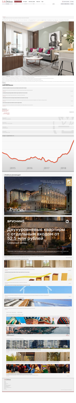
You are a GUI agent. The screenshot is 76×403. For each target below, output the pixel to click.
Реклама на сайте (6, 383)
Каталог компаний (5, 127)
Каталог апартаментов (6, 132)
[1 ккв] (37, 3)
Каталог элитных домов (7, 119)
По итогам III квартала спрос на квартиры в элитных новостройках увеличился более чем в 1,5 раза (5, 110)
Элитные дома (32, 1)
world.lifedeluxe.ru (24, 316)
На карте (25, 1)
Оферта (5, 381)
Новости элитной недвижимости (7, 387)
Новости (38, 1)
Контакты (5, 384)
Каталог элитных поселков (7, 123)
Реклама (72, 3)
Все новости (69, 257)
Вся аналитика (66, 339)
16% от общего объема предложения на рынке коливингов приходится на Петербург (6, 113)
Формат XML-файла (6, 386)
